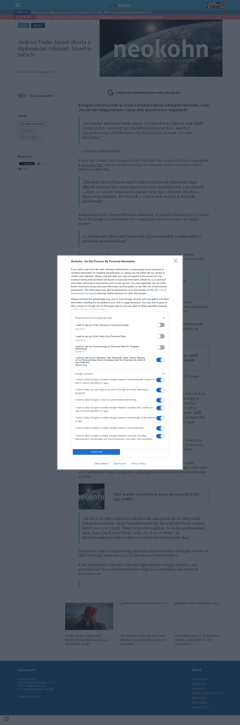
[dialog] (120, 362)
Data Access (120, 463)
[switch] (160, 325)
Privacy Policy (138, 463)
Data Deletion (102, 463)
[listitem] (120, 317)
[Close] (176, 262)
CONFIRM (96, 452)
